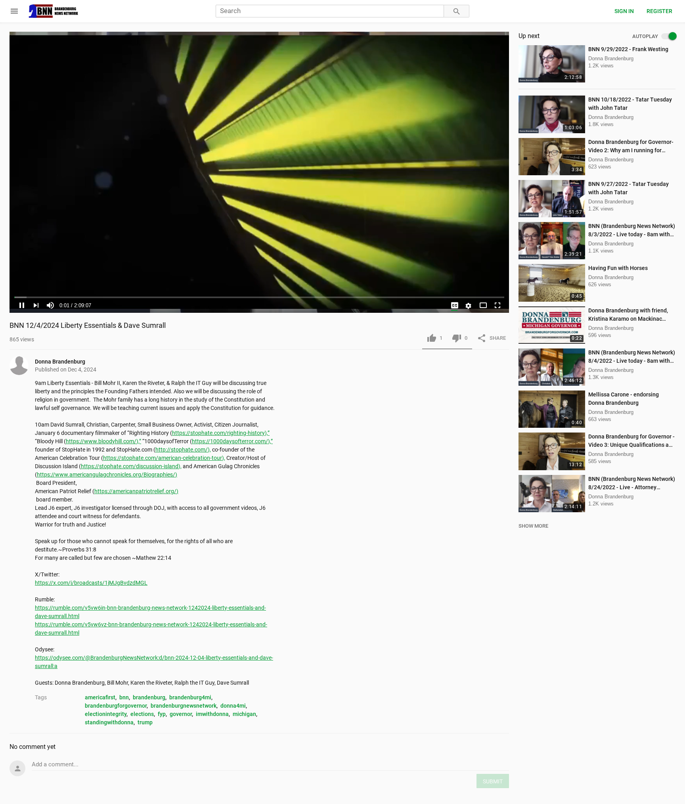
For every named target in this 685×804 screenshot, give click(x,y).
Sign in (624, 11)
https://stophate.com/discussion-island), (131, 466)
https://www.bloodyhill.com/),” (103, 441)
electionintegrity (105, 714)
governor (181, 714)
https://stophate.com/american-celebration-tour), (164, 458)
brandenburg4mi (190, 697)
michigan (244, 714)
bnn (124, 697)
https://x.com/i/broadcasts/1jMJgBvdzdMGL (91, 583)
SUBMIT (493, 781)
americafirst (100, 697)
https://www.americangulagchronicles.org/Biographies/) (107, 474)
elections (142, 714)
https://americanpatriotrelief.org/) (136, 491)
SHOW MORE (533, 525)
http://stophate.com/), (183, 449)
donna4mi (233, 706)
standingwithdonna (109, 722)
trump (145, 722)
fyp (162, 714)
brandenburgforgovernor (116, 706)
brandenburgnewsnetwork (183, 706)
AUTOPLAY (645, 36)
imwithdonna (212, 714)
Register (659, 11)
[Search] (456, 11)
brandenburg (149, 697)
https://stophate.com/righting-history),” (221, 433)
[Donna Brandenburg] (22, 365)
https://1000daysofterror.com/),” (232, 441)
